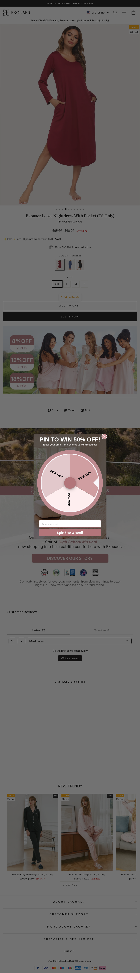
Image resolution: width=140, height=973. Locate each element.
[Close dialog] (104, 436)
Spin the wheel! (70, 532)
